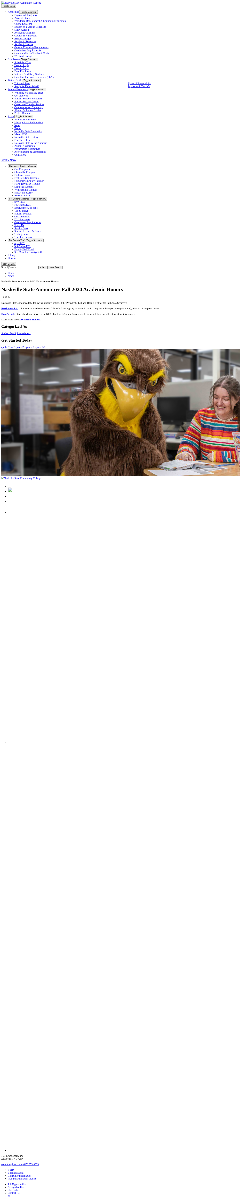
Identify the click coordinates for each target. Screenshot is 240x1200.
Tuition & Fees (22, 83)
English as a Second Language (30, 26)
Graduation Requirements (27, 50)
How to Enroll (21, 68)
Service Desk (21, 228)
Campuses (22, 166)
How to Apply (21, 65)
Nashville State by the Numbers (30, 143)
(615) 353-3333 (31, 1164)
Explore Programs (23, 347)
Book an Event (22, 195)
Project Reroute (22, 113)
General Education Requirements (31, 47)
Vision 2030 (20, 134)
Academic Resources (25, 41)
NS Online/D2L (22, 204)
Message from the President (28, 122)
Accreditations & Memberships (30, 151)
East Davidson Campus (26, 178)
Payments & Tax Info (139, 86)
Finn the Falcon (22, 140)
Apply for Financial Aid (26, 86)
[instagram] (10, 496)
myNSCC (19, 201)
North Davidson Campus (27, 183)
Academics (13, 11)
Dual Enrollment (23, 71)
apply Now (7, 347)
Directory (13, 258)
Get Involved (21, 95)
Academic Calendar (24, 32)
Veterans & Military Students (29, 74)
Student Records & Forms (27, 231)
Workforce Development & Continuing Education (40, 21)
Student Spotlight (10, 333)
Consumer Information (19, 1175)
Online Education (23, 23)
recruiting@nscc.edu (12, 1164)
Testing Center (21, 234)
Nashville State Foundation (28, 131)
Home (11, 273)
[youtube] (10, 506)
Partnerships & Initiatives (27, 148)
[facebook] (10, 486)
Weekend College (23, 56)
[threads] (123, 742)
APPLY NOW (8, 160)
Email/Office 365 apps (26, 207)
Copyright (13, 1190)
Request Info (39, 347)
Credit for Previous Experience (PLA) (34, 77)
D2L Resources (22, 219)
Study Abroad (21, 29)
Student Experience (18, 89)
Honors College (22, 38)
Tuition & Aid (15, 80)
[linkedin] (10, 501)
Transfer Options (23, 237)
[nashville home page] (21, 478)
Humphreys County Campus (29, 180)
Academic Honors (23, 44)
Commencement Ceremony (28, 107)
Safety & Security (23, 192)
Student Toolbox (23, 213)
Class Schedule (22, 216)
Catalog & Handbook (25, 35)
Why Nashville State (25, 119)
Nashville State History (26, 137)
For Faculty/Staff (25, 240)
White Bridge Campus (25, 189)
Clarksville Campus (24, 172)
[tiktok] (10, 512)
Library (12, 255)
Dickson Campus (23, 175)
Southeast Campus (23, 186)
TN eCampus (21, 210)
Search (4, 267)
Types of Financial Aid (139, 83)
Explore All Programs (25, 15)
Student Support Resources (28, 98)
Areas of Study (22, 18)
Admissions (14, 59)
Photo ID (19, 225)
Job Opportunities (17, 1184)
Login (11, 1169)
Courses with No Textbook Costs (31, 53)
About (11, 116)
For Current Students (27, 199)
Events (17, 128)
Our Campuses (22, 169)
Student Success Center (26, 101)
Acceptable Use (16, 1187)
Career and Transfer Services (29, 104)
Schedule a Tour (22, 62)
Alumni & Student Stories (27, 110)
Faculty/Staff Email (24, 249)
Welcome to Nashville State (28, 92)
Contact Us (20, 154)
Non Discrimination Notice (22, 1178)
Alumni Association (24, 146)
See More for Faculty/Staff (28, 252)
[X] (10, 491)
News (17, 125)
